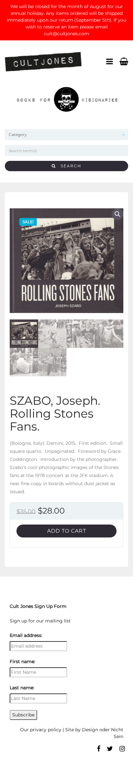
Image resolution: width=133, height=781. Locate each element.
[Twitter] (110, 749)
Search (68, 165)
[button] (117, 214)
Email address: (26, 635)
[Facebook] (98, 749)
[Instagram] (122, 749)
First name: (22, 661)
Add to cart (66, 531)
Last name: (22, 688)
